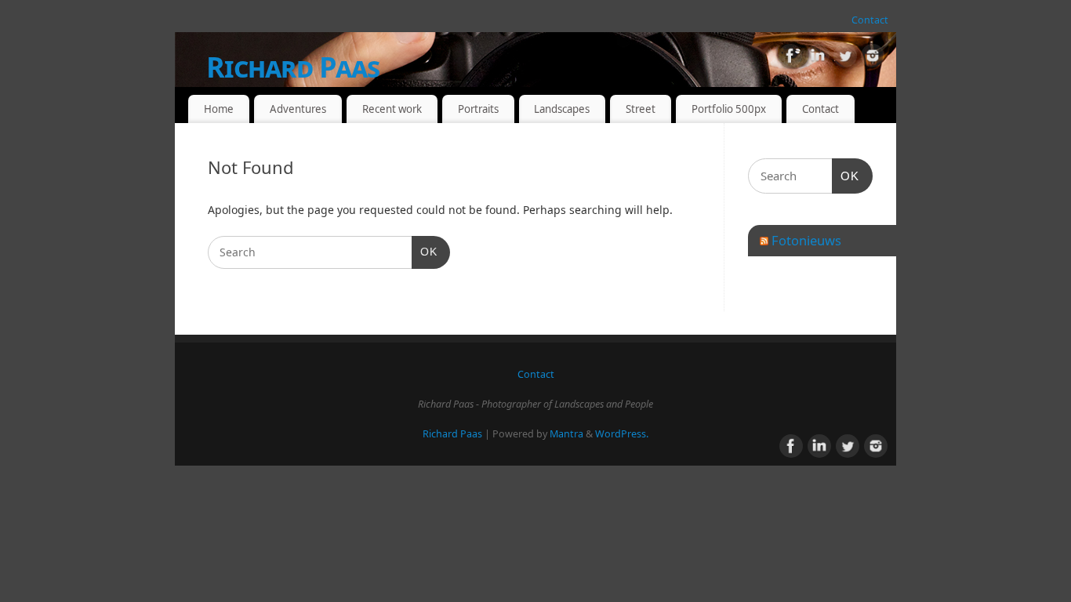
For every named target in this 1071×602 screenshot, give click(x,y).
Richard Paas (292, 67)
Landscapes (562, 109)
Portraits (478, 109)
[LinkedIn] (818, 58)
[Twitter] (845, 58)
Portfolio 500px (729, 109)
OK (424, 251)
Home (219, 109)
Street (640, 109)
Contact (869, 20)
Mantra (566, 434)
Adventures (298, 109)
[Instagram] (872, 58)
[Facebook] (790, 58)
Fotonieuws (806, 240)
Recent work (392, 109)
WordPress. (621, 434)
